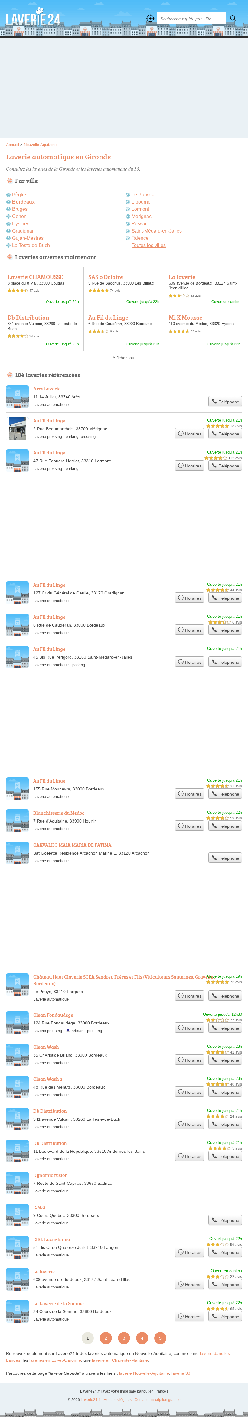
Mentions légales (117, 1400)
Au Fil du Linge (108, 317)
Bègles (19, 194)
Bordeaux (23, 201)
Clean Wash (46, 1047)
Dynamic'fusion (50, 1175)
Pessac (140, 223)
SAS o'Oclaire (105, 276)
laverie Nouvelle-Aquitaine (144, 1373)
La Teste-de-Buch (31, 245)
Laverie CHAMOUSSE (35, 276)
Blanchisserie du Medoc (58, 812)
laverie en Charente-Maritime (120, 1360)
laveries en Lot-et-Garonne (55, 1360)
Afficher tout (124, 357)
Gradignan (23, 230)
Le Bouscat (144, 194)
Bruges (20, 209)
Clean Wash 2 (47, 1079)
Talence (140, 238)
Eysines (20, 223)
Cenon (19, 216)
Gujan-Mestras (28, 238)
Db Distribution (28, 317)
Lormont (140, 209)
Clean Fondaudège (53, 1014)
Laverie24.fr (33, 18)
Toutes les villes (149, 245)
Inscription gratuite (165, 1400)
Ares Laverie (46, 388)
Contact (141, 1400)
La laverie (182, 276)
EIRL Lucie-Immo (51, 1239)
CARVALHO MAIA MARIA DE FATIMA (72, 845)
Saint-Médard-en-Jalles (157, 230)
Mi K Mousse (185, 317)
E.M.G (39, 1207)
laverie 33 (180, 1373)
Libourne (141, 201)
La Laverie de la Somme (58, 1303)
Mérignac (142, 216)
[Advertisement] (124, 90)
